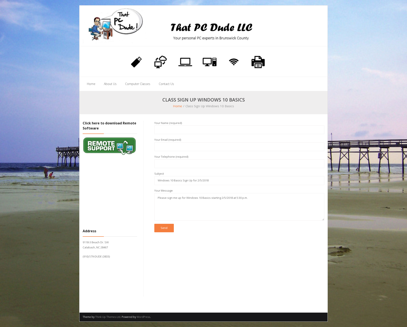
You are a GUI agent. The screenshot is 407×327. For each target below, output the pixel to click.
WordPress (143, 317)
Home (177, 106)
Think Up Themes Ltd (107, 317)
